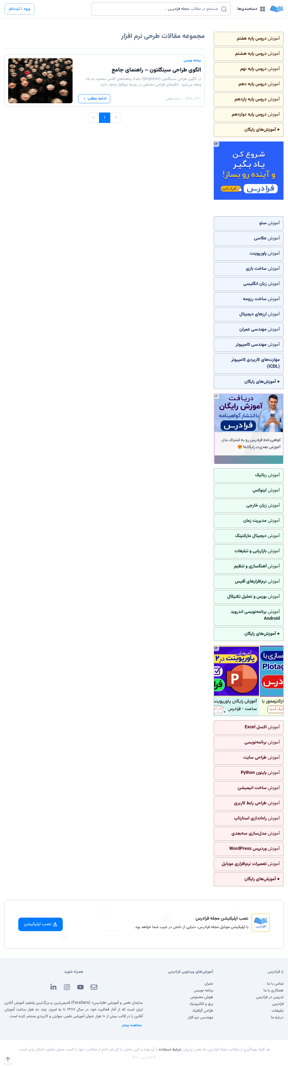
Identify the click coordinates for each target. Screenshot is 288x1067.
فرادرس (278, 1004)
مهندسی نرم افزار (200, 1017)
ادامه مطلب (97, 99)
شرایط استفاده (170, 1049)
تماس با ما (275, 984)
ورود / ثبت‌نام (19, 9)
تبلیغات (278, 1011)
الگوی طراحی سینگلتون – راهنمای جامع (156, 70)
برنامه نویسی (192, 60)
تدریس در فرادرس (270, 997)
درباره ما (277, 1017)
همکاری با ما (274, 990)
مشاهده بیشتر (132, 1025)
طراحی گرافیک (202, 1011)
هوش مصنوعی (201, 997)
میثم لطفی (173, 98)
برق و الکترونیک (201, 1004)
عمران (208, 984)
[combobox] (157, 9)
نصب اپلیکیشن (37, 924)
